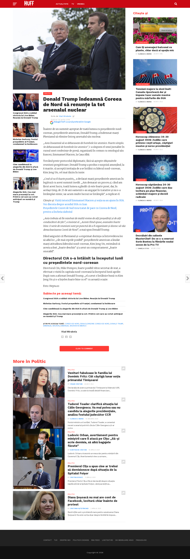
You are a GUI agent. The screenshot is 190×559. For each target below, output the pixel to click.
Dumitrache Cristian (78, 450)
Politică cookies (81, 540)
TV (72, 4)
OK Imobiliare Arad (124, 540)
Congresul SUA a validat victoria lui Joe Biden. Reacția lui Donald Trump (25, 115)
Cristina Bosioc (76, 477)
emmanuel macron (51, 326)
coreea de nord (72, 324)
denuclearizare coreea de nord (94, 324)
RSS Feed (95, 540)
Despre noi (65, 540)
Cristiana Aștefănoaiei (79, 508)
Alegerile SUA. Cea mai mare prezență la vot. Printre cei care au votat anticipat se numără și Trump (25, 197)
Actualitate (62, 4)
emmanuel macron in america (73, 326)
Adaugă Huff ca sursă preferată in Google (72, 121)
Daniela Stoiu (143, 248)
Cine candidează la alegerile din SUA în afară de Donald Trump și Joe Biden (25, 168)
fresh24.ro (141, 540)
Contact (47, 540)
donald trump (116, 324)
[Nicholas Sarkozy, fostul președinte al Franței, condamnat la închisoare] (26, 136)
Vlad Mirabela (65, 116)
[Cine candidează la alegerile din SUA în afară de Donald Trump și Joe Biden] (26, 161)
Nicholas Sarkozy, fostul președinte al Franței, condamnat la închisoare (25, 141)
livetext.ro (107, 540)
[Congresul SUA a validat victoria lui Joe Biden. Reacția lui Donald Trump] (26, 110)
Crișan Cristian (76, 384)
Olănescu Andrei (77, 419)
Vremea (80, 4)
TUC (56, 540)
